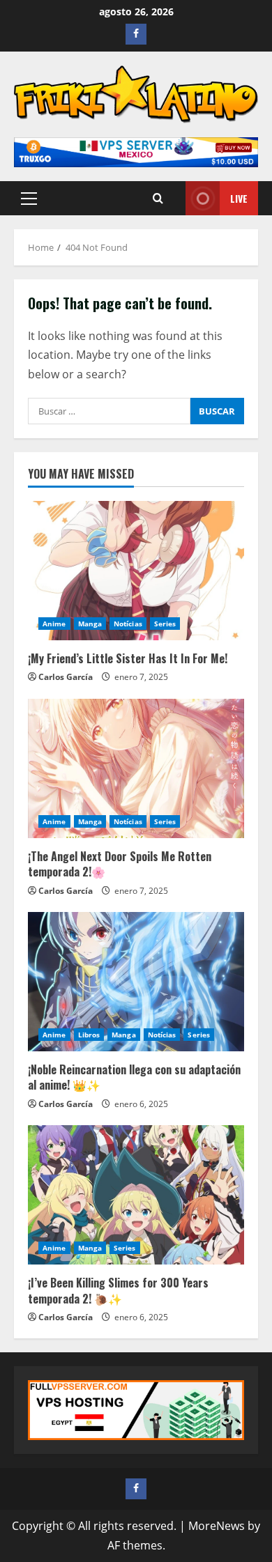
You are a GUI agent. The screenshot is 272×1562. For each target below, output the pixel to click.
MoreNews (216, 1525)
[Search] (158, 198)
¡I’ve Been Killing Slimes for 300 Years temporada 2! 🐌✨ (118, 1290)
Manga (90, 623)
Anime (54, 623)
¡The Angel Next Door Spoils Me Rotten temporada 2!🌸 (119, 864)
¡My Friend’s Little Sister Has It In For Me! (127, 658)
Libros (89, 1034)
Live (239, 198)
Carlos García (65, 677)
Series (165, 623)
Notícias (128, 623)
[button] (29, 198)
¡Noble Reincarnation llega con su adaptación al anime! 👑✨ (134, 1077)
